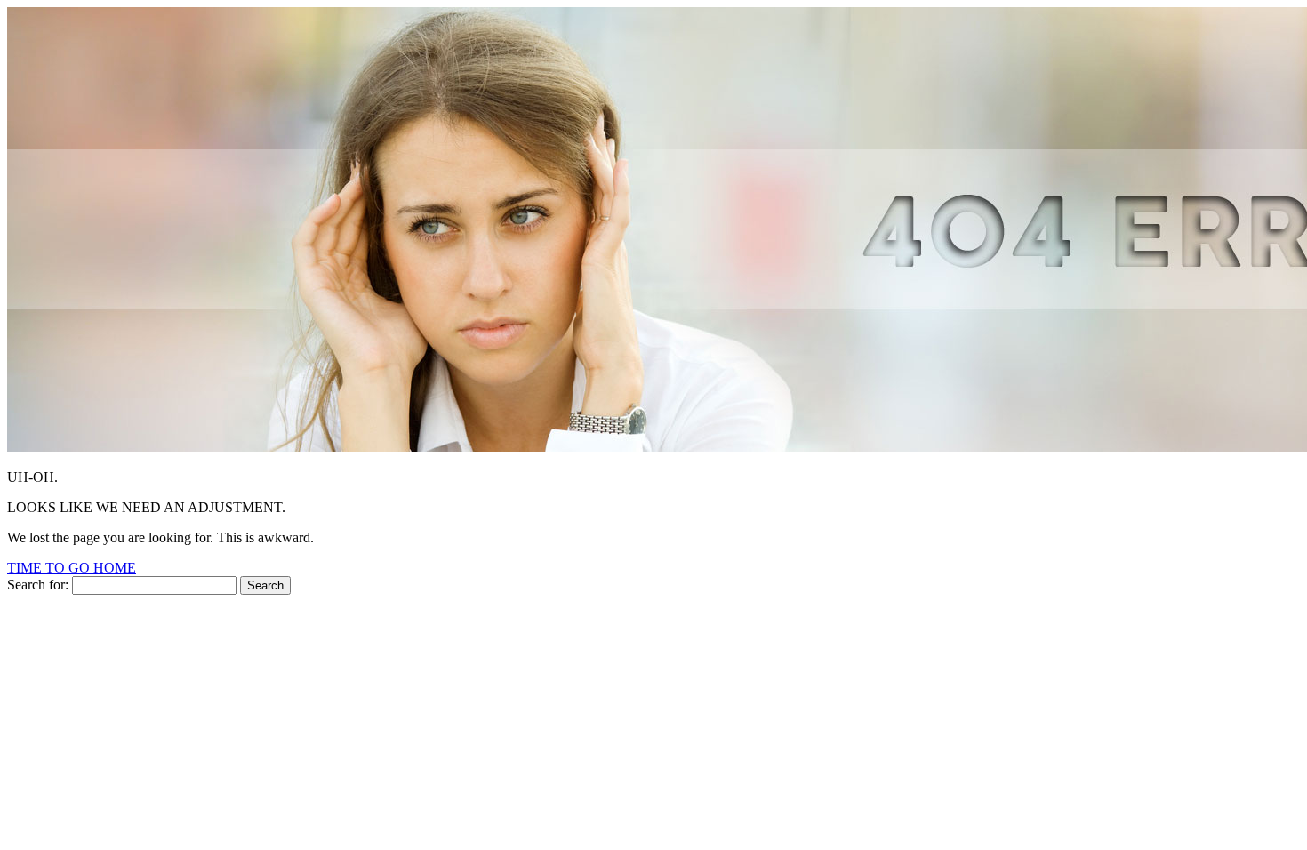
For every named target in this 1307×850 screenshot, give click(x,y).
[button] (71, 567)
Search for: (37, 584)
